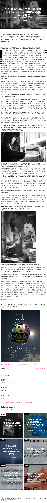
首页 (27, 498)
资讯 (29, 498)
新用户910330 (5, 380)
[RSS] (1, 62)
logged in (8, 409)
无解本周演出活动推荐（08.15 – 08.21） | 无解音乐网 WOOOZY (18, 402)
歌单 (45, 498)
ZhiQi (13, 364)
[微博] (1, 60)
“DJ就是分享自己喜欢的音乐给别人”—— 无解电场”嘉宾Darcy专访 (23, 12)
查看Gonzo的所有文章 (41, 368)
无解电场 (19, 364)
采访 (35, 364)
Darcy (5, 364)
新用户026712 (5, 395)
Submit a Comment (41, 375)
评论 (35, 498)
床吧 (15, 364)
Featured (27, 364)
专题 (37, 498)
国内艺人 (31, 364)
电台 (40, 498)
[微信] (1, 59)
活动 (42, 498)
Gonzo (31, 17)
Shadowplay (8, 364)
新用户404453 (5, 388)
